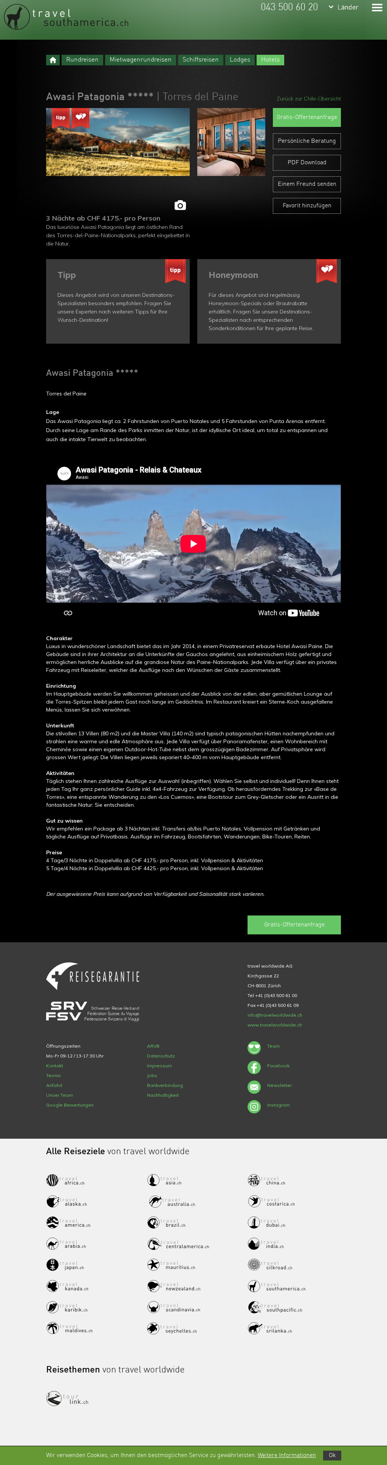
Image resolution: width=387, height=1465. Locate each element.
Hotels (270, 60)
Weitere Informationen (287, 1456)
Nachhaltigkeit (163, 1095)
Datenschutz (161, 1056)
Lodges (240, 60)
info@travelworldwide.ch (275, 1015)
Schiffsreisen (201, 60)
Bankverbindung (165, 1085)
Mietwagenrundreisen (141, 60)
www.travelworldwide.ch (275, 1025)
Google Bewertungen (70, 1105)
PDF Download (307, 163)
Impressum (159, 1065)
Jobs (152, 1075)
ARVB (153, 1046)
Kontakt (54, 1065)
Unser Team (59, 1095)
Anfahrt (54, 1085)
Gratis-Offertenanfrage (307, 117)
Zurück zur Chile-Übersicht (309, 98)
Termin (53, 1075)
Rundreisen (82, 60)
